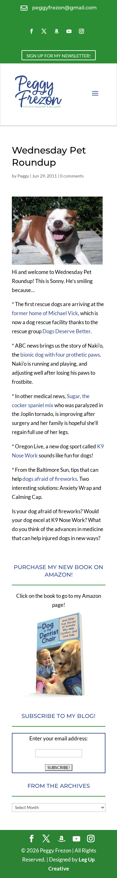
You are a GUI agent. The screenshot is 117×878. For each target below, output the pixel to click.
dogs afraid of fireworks (49, 479)
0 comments (72, 175)
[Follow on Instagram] (81, 31)
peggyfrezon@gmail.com (64, 8)
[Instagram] (91, 839)
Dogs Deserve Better (66, 331)
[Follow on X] (44, 31)
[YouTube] (76, 839)
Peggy (23, 175)
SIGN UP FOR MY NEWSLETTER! (59, 55)
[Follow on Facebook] (32, 31)
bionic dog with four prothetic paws (60, 354)
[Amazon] (61, 839)
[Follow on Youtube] (69, 31)
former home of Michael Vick (45, 313)
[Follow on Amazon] (56, 31)
